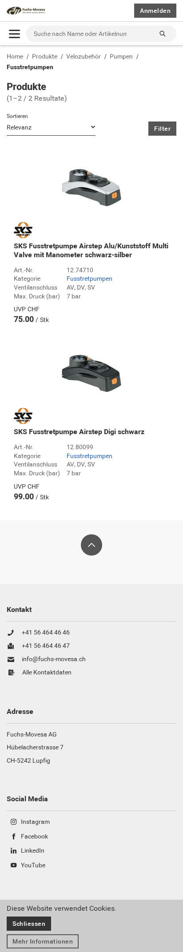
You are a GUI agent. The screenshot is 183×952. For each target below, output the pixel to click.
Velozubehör (83, 57)
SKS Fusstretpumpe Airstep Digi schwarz (79, 431)
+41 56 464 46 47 (46, 646)
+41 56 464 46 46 (46, 633)
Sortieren (17, 116)
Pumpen (121, 57)
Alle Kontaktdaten (47, 673)
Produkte (44, 57)
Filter (162, 128)
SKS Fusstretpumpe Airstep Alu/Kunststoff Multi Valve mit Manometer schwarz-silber (91, 250)
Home (15, 57)
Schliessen (28, 923)
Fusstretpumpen (30, 67)
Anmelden (155, 10)
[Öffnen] (14, 33)
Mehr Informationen (42, 941)
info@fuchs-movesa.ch (54, 659)
